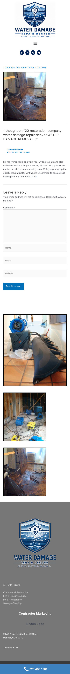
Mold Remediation (12, 599)
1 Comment (9, 67)
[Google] (33, 52)
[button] (35, 43)
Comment (9, 207)
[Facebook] (22, 52)
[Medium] (39, 52)
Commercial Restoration (15, 592)
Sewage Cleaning (12, 603)
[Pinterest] (27, 52)
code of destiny (15, 149)
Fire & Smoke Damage (15, 596)
